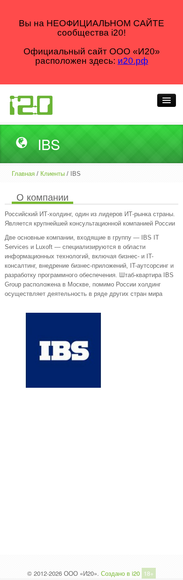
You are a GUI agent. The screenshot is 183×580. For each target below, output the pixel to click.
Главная (23, 173)
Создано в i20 (120, 573)
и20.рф (133, 61)
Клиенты (52, 173)
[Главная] (31, 104)
